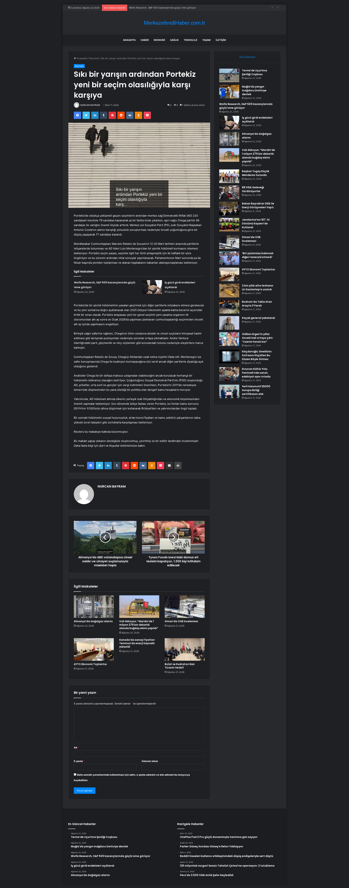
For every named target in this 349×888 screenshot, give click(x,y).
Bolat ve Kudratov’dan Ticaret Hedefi (180, 665)
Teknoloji (190, 39)
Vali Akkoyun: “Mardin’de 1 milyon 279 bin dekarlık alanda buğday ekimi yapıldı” (138, 624)
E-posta (79, 761)
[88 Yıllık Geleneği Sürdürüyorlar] (229, 192)
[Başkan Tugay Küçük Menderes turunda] (229, 176)
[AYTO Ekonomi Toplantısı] (94, 649)
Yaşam (206, 39)
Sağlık (174, 39)
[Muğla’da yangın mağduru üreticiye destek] (229, 91)
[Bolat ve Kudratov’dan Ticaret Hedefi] (185, 649)
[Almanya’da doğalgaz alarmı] (94, 606)
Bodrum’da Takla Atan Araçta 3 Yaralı (257, 303)
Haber (145, 39)
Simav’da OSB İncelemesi (181, 621)
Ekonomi (159, 39)
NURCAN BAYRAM (90, 105)
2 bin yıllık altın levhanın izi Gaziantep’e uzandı (257, 287)
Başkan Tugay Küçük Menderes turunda (255, 173)
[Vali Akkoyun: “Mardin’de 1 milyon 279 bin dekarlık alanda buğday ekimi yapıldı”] (139, 606)
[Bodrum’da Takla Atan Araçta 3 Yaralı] (229, 307)
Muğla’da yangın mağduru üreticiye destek (254, 90)
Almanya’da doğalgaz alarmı (93, 621)
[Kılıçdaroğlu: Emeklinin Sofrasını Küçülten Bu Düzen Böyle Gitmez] (229, 356)
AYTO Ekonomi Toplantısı (90, 664)
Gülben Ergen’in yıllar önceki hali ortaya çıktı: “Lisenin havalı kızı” (257, 338)
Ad (76, 747)
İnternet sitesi (150, 761)
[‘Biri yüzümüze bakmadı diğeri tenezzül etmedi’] (229, 258)
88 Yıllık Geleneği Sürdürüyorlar (253, 189)
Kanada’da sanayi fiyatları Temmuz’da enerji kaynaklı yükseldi (137, 643)
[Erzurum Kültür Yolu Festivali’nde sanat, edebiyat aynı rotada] (229, 374)
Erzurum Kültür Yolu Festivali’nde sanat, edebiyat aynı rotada (256, 372)
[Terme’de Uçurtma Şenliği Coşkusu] (229, 75)
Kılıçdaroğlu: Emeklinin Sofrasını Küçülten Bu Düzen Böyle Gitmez (257, 355)
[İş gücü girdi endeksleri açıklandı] (152, 287)
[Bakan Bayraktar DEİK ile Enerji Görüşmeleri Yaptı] (229, 208)
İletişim (221, 39)
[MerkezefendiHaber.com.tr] (174, 22)
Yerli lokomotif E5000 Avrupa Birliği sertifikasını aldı (256, 390)
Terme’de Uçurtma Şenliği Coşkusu (254, 72)
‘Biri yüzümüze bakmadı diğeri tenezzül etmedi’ (257, 255)
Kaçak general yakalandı (258, 318)
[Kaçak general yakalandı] (229, 323)
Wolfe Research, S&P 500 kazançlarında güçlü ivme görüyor (162, 7)
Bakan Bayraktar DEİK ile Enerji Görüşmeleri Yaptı (258, 205)
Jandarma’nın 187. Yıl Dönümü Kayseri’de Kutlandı (256, 223)
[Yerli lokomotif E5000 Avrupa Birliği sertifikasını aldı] (229, 391)
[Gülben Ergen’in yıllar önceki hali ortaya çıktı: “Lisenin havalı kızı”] (229, 339)
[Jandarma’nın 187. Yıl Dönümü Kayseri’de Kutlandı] (229, 224)
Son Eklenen (247, 57)
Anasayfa (129, 39)
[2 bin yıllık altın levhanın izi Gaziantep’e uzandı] (229, 290)
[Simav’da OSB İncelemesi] (185, 606)
